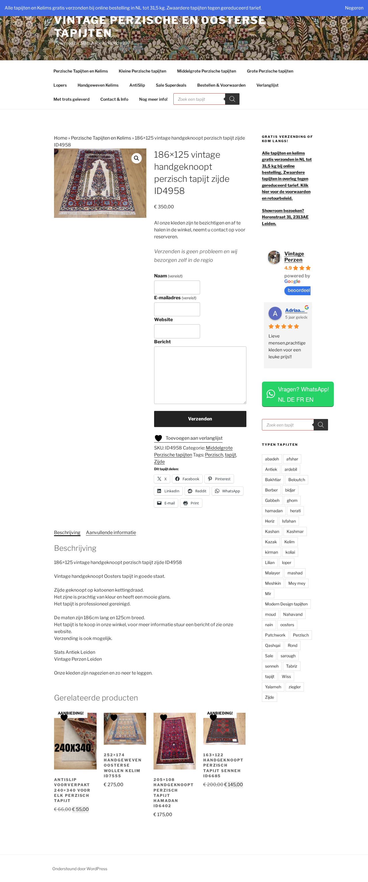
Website (163, 319)
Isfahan (289, 521)
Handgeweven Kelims (98, 85)
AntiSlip (137, 85)
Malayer (272, 572)
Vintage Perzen (294, 257)
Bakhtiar (273, 479)
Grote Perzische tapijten (270, 70)
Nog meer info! (153, 99)
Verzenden (200, 419)
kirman (271, 552)
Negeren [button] (354, 8)
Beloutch (296, 479)
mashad (295, 572)
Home (60, 138)
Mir (268, 593)
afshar (292, 458)
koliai (290, 552)
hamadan (274, 510)
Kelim (289, 541)
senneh (272, 666)
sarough (288, 655)
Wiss (286, 676)
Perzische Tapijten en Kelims (80, 70)
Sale (269, 655)
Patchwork (275, 635)
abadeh (272, 458)
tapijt (230, 455)
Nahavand (292, 614)
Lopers (60, 85)
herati (295, 510)
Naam (168, 276)
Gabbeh (272, 500)
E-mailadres (175, 297)
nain (269, 624)
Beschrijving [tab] (67, 532)
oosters (287, 624)
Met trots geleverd (71, 99)
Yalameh (273, 686)
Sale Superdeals (171, 85)
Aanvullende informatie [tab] (111, 532)
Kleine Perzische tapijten (142, 70)
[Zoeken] (232, 99)
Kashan (272, 531)
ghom (292, 500)
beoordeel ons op (306, 290)
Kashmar (295, 531)
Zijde (159, 461)
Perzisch (214, 455)
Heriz (270, 521)
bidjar (290, 489)
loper (286, 562)
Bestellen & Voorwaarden (221, 85)
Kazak (271, 541)
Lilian (270, 562)
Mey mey (296, 583)
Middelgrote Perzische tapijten (206, 70)
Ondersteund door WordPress (79, 868)
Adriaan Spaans (296, 310)
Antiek (271, 469)
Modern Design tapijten (286, 603)
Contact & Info (114, 99)
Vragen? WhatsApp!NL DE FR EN (303, 394)
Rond (292, 645)
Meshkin (273, 583)
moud (270, 614)
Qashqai (272, 645)
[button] (136, 158)
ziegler (295, 686)
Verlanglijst (267, 85)
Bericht (162, 341)
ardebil (291, 469)
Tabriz (291, 666)
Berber (271, 489)
